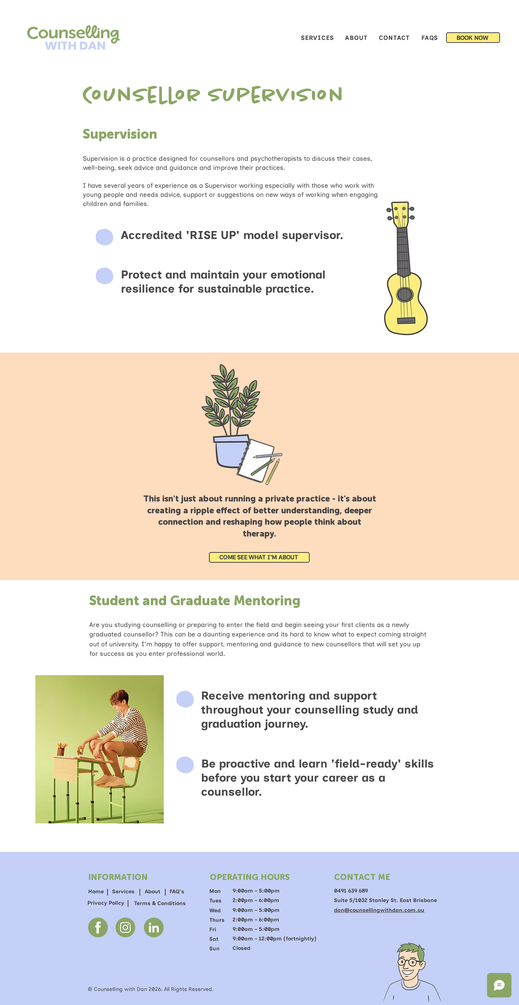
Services (123, 891)
